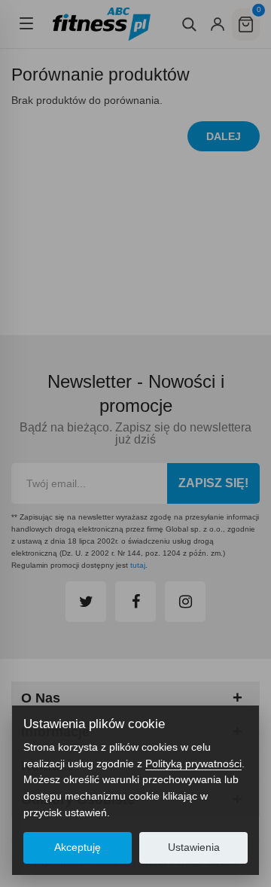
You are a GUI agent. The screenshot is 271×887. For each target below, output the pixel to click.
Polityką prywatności (193, 763)
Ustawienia (194, 847)
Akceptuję (77, 847)
